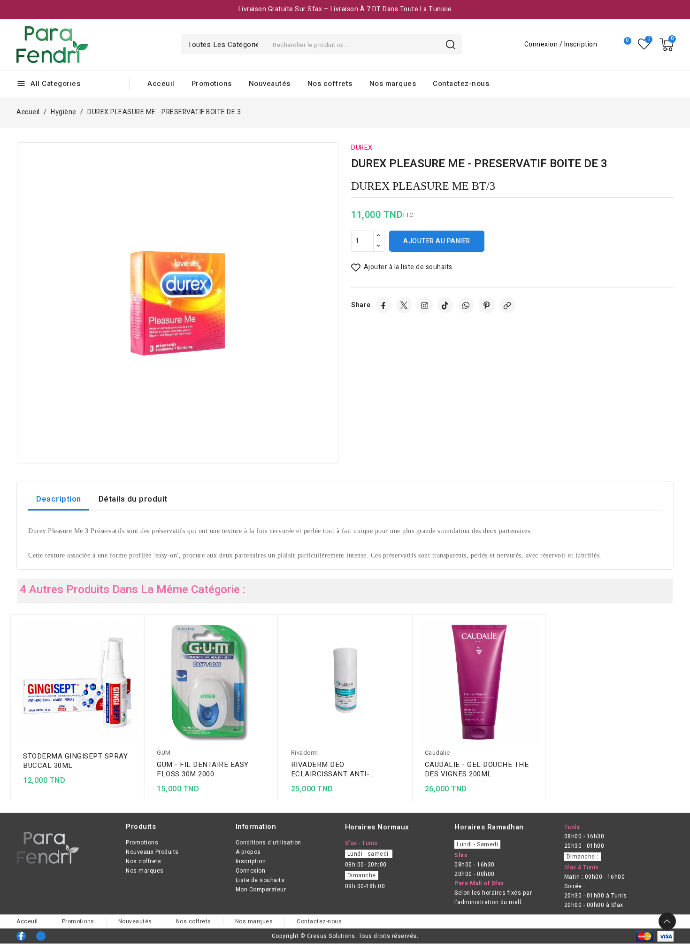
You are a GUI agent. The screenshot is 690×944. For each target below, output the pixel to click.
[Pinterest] (487, 305)
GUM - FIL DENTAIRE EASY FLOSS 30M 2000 (203, 769)
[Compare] (624, 45)
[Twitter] (404, 305)
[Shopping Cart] (666, 45)
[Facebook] (383, 305)
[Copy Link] (507, 305)
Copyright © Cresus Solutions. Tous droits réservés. (345, 936)
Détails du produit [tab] (133, 499)
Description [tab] (58, 499)
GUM (164, 752)
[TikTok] (445, 305)
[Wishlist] (644, 44)
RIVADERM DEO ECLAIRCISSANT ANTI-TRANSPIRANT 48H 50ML (334, 769)
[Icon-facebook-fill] (21, 936)
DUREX (362, 148)
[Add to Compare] (134, 647)
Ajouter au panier (436, 241)
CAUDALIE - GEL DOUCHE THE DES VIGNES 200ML (477, 769)
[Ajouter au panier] (134, 684)
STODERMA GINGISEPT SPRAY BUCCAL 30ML (75, 760)
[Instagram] (425, 305)
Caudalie (437, 752)
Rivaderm (304, 752)
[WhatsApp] (466, 305)
